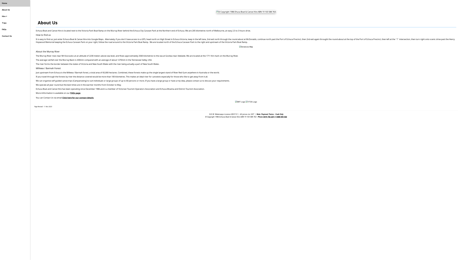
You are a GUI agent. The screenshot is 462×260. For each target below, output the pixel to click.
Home (4, 3)
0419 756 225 (268, 117)
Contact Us (7, 36)
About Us (6, 10)
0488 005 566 (281, 117)
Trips (4, 23)
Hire (4, 16)
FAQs (4, 29)
